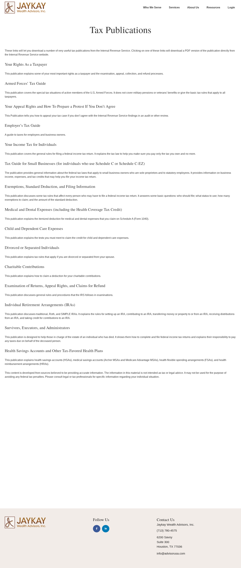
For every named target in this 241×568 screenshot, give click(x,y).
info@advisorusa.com (171, 553)
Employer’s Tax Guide (22, 125)
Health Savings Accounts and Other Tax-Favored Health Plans (54, 350)
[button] (152, 7)
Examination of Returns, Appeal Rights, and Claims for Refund (55, 285)
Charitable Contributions (24, 266)
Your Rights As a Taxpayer (26, 64)
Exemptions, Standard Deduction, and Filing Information (50, 186)
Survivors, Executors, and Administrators (37, 327)
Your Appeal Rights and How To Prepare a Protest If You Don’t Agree (60, 106)
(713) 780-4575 (167, 530)
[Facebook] (96, 528)
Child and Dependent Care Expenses (34, 228)
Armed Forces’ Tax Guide (25, 83)
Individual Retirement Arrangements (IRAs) (40, 304)
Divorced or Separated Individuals (32, 247)
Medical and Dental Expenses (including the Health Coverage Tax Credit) (63, 209)
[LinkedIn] (105, 528)
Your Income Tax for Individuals (30, 144)
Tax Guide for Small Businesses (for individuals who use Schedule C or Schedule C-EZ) (75, 163)
